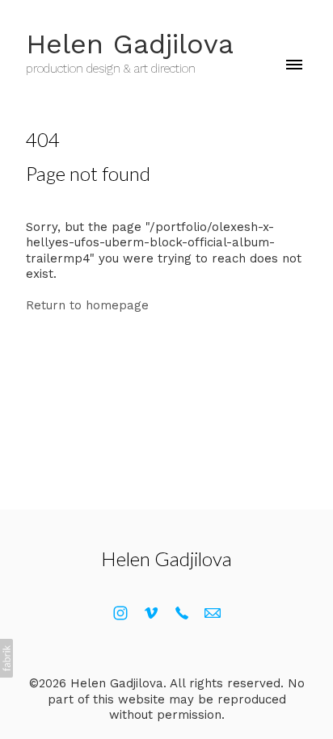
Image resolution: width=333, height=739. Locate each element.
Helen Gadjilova (166, 558)
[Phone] (182, 613)
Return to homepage (87, 305)
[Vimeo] (151, 613)
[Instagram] (120, 613)
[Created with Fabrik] (6, 658)
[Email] (213, 613)
